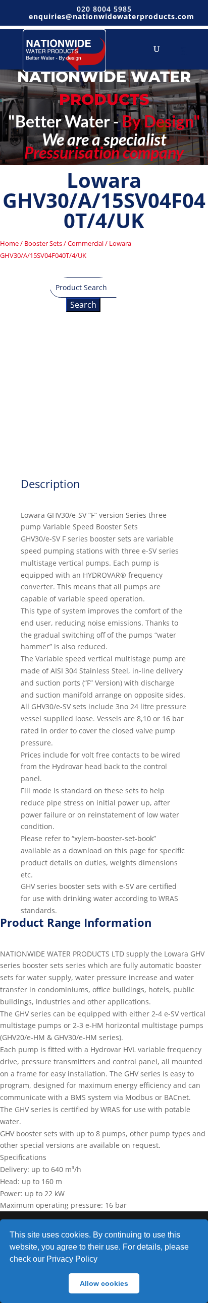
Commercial (85, 243)
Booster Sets (43, 243)
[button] (100, 1260)
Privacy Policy (71, 1259)
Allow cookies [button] (104, 1283)
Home (9, 243)
